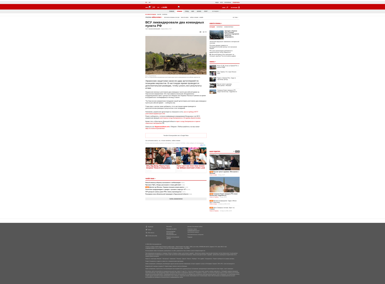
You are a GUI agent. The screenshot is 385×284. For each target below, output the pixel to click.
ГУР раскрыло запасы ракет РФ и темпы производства (165, 192)
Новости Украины (215, 23)
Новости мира (213, 174)
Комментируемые (228, 27)
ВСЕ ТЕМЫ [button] (235, 17)
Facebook (150, 226)
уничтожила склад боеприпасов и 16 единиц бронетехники (180, 118)
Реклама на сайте (171, 229)
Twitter (149, 229)
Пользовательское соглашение (195, 234)
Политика (164, 14)
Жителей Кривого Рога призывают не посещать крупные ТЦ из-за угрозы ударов (223, 55)
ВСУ (159, 140)
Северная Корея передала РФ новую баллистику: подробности (227, 90)
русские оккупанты (166, 140)
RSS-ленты (151, 232)
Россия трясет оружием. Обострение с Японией (224, 84)
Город (187, 11)
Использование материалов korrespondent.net (171, 233)
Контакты (169, 226)
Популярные (220, 27)
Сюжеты (212, 62)
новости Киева (184, 17)
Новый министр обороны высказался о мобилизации (165, 182)
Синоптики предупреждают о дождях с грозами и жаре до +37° (167, 189)
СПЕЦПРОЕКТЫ (236, 2)
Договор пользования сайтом (194, 226)
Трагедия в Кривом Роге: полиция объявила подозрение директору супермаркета (232, 34)
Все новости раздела (150, 14)
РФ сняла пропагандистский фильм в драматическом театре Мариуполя (221, 51)
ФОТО (221, 2)
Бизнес (199, 11)
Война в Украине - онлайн (196, 17)
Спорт (206, 11)
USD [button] (158, 7)
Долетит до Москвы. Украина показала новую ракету (167, 187)
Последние (212, 27)
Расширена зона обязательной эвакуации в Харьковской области (168, 194)
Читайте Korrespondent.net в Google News (176, 135)
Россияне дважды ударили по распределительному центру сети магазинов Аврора (223, 47)
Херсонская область (153, 140)
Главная (171, 11)
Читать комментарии (176, 199)
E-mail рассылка (152, 235)
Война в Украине (176, 140)
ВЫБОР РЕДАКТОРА (215, 151)
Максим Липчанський (154, 29)
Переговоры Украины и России (171, 17)
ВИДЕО (217, 2)
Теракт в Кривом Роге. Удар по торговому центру (226, 78)
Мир (192, 11)
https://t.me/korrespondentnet (155, 128)
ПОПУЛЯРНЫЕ (227, 2)
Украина (179, 11)
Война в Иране (177, 17)
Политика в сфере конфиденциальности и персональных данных (193, 230)
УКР (149, 2)
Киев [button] (146, 7)
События (159, 14)
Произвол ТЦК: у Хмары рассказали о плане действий (165, 185)
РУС (146, 2)
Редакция (189, 237)
